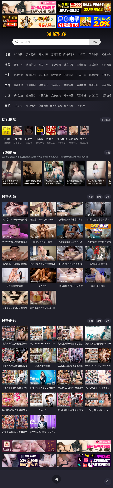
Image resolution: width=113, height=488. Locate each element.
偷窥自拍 (18, 85)
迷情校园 (68, 95)
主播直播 (94, 64)
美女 (91, 196)
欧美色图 (43, 85)
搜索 (94, 41)
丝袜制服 (81, 64)
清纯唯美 (81, 85)
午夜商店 (31, 105)
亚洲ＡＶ (18, 64)
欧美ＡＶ (43, 64)
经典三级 (81, 75)
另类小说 (81, 95)
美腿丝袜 (68, 85)
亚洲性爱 (18, 75)
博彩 (7, 54)
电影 (7, 75)
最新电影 (9, 320)
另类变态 (106, 75)
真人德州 (31, 54)
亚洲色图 (31, 85)
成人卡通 (43, 75)
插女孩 (18, 105)
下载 (108, 152)
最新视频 (9, 196)
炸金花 (81, 54)
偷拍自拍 (31, 75)
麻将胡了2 (68, 54)
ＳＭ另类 (106, 64)
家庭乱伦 (31, 95)
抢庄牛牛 (106, 54)
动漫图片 (56, 85)
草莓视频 (43, 105)
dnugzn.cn (56, 34)
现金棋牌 (94, 54)
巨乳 (99, 196)
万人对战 (43, 54)
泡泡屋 (81, 105)
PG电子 (18, 54)
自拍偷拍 (31, 64)
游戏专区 (56, 54)
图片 (7, 85)
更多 (108, 196)
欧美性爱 (56, 75)
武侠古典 (56, 95)
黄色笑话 (94, 95)
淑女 (99, 320)
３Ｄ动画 (56, 64)
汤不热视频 (56, 105)
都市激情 (18, 95)
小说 (7, 95)
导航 (7, 106)
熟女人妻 (68, 64)
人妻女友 (43, 95)
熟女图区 (94, 85)
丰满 (91, 320)
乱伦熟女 (94, 75)
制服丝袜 (68, 75)
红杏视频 (68, 105)
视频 (7, 65)
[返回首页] (107, 481)
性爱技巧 (106, 95)
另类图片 (106, 85)
